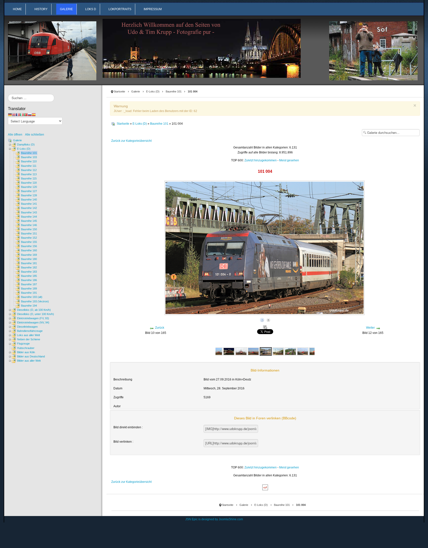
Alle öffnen (16, 134)
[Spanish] (34, 114)
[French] (18, 114)
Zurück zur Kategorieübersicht (131, 141)
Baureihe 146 (29, 225)
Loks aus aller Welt (28, 335)
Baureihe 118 (29, 182)
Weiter (370, 327)
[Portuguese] (26, 114)
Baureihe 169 (29, 254)
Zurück (159, 327)
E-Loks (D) (153, 91)
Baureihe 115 (29, 178)
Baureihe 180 (29, 259)
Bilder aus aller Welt (29, 360)
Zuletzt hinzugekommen (260, 160)
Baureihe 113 (29, 174)
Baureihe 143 (29, 212)
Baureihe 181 (29, 263)
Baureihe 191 (29, 292)
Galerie (135, 91)
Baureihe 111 (28, 165)
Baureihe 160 (29, 250)
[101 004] (266, 351)
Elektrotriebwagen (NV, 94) (33, 322)
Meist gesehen (289, 160)
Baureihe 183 (29, 271)
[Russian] (30, 114)
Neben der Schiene (28, 339)
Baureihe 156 (29, 246)
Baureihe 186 (29, 280)
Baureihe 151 (29, 233)
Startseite (119, 91)
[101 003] (241, 351)
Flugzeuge (23, 343)
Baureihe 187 (29, 284)
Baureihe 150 (29, 229)
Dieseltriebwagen (27, 326)
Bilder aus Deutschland (31, 356)
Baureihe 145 (29, 220)
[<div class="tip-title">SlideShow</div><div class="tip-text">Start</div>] (262, 319)
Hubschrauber (25, 347)
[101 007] (302, 351)
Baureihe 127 (29, 191)
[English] (14, 114)
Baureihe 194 (29, 305)
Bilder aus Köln (26, 352)
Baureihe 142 (29, 207)
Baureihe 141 (29, 203)
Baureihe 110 (29, 161)
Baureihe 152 (29, 237)
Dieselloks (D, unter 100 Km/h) (35, 314)
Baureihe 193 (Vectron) (35, 301)
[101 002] (216, 351)
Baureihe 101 (174, 91)
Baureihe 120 (29, 186)
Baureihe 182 (29, 267)
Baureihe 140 (29, 199)
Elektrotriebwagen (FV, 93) (33, 318)
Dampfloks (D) (26, 144)
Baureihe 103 (29, 157)
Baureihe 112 (29, 170)
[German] (10, 114)
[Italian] (22, 114)
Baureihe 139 (29, 195)
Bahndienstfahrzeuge (30, 330)
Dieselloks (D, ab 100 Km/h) (34, 309)
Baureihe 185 (29, 275)
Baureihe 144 (29, 216)
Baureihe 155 (29, 241)
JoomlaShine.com (231, 519)
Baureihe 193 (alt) (31, 296)
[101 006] (290, 351)
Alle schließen (34, 134)
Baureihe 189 (29, 288)
